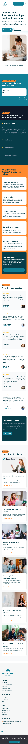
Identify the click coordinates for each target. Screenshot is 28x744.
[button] (9, 81)
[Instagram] (5, 731)
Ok (10, 741)
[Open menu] (25, 3)
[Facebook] (2, 731)
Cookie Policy (16, 741)
